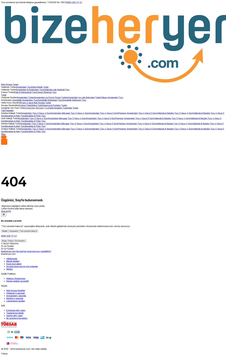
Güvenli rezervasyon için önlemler (22, 266)
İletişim (9, 269)
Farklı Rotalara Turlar (58, 108)
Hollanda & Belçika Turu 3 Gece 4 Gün (174, 113)
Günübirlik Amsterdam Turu (25, 100)
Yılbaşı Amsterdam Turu (112, 97)
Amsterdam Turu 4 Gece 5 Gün (103, 113)
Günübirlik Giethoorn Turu (74, 100)
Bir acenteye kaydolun (16, 318)
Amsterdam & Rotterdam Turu (30, 89)
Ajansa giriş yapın (14, 315)
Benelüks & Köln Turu (15, 115)
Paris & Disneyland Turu (25, 92)
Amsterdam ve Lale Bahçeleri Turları (84, 97)
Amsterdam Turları (25, 97)
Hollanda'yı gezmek (15, 293)
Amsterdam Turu (23, 87)
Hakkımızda (11, 258)
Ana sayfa (6, 211)
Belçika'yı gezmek (14, 298)
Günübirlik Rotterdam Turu (50, 100)
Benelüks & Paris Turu (35, 115)
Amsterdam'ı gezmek (16, 295)
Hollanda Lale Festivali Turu (56, 89)
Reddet (4, 231)
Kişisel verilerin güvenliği (17, 281)
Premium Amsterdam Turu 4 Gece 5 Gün (137, 113)
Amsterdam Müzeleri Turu (36, 108)
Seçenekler (14, 231)
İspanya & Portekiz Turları (55, 105)
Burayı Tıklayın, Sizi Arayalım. (13, 241)
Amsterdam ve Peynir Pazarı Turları (50, 97)
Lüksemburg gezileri (15, 301)
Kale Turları (73, 108)
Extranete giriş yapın (15, 310)
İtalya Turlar (37, 105)
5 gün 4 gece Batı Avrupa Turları (36, 102)
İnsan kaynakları (13, 264)
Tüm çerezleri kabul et (28, 231)
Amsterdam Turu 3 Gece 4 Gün (35, 113)
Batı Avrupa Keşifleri (15, 290)
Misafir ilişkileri (12, 261)
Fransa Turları (25, 105)
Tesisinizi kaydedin (15, 313)
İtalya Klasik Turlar (40, 87)
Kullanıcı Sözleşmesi (15, 278)
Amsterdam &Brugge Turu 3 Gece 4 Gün (69, 113)
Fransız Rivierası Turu (46, 92)
